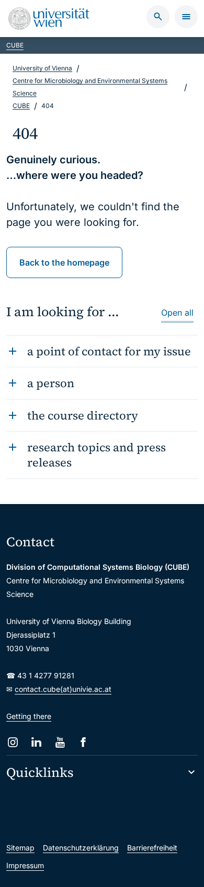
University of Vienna (42, 68)
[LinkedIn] (36, 742)
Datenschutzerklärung (81, 847)
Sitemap (20, 847)
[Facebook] (83, 742)
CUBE (15, 45)
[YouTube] (60, 742)
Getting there (28, 716)
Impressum (25, 865)
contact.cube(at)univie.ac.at (63, 689)
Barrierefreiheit (152, 847)
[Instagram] (13, 742)
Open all (177, 312)
